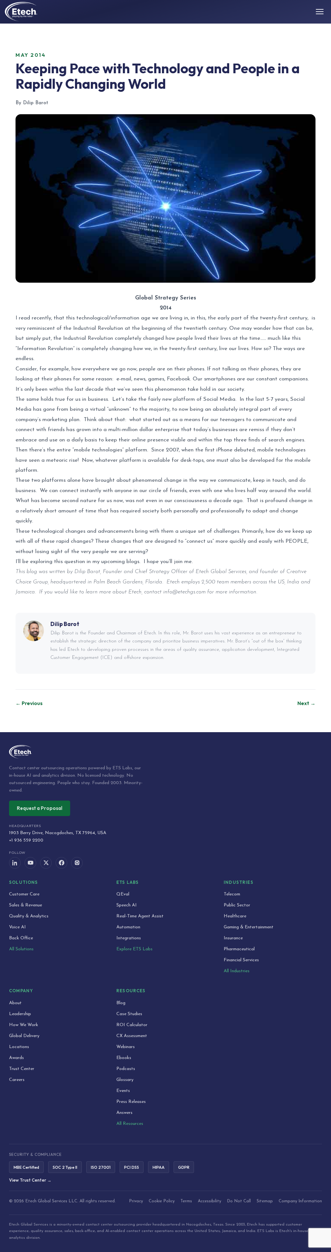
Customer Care (24, 894)
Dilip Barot (64, 624)
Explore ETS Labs (134, 949)
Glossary (124, 1079)
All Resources (129, 1123)
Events (123, 1090)
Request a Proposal (39, 808)
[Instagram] (77, 863)
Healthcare (235, 916)
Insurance (233, 938)
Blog (120, 1003)
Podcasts (125, 1068)
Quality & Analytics (28, 916)
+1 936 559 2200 (26, 840)
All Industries (237, 971)
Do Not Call (239, 1201)
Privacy (136, 1201)
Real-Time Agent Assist (140, 916)
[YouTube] (30, 863)
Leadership (20, 1014)
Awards (16, 1057)
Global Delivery (24, 1036)
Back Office (21, 938)
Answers (124, 1112)
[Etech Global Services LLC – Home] (21, 11)
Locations (19, 1047)
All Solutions (21, 949)
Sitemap (265, 1201)
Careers (17, 1079)
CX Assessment (131, 1036)
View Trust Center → (30, 1180)
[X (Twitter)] (46, 863)
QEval (122, 894)
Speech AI (126, 905)
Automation (128, 927)
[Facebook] (61, 863)
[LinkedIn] (15, 863)
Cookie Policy (162, 1201)
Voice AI (17, 927)
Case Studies (129, 1014)
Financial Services (241, 960)
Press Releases (131, 1101)
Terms (186, 1201)
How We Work (23, 1025)
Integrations (128, 938)
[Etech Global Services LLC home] (165, 752)
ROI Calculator (131, 1025)
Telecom (232, 894)
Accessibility (209, 1201)
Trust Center (21, 1068)
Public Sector (237, 905)
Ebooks (123, 1057)
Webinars (125, 1047)
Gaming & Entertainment (248, 927)
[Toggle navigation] (319, 11)
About (15, 1003)
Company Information (300, 1201)
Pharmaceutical (239, 949)
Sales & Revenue (25, 905)
